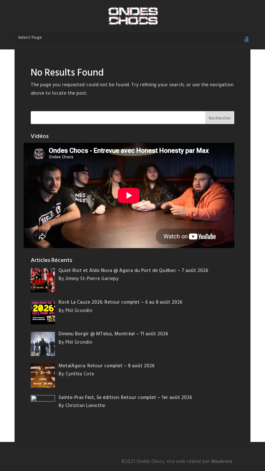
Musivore (221, 462)
